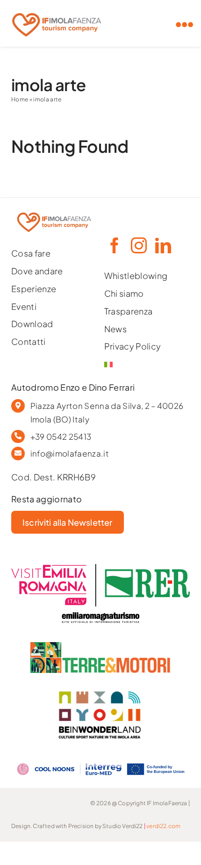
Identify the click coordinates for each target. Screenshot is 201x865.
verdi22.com (163, 825)
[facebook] (114, 245)
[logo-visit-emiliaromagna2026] (100, 568)
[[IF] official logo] (56, 10)
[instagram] (138, 245)
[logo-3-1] (100, 646)
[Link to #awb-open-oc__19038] (185, 25)
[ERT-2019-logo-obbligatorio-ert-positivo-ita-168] (100, 610)
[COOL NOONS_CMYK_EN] (100, 761)
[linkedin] (162, 245)
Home (19, 99)
